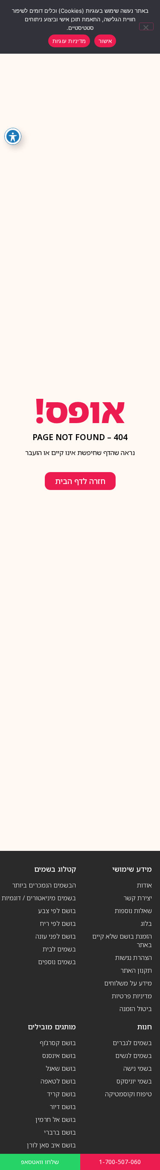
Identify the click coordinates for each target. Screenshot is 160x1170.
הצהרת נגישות (133, 957)
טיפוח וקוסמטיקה (128, 1093)
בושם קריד (61, 1093)
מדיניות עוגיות (69, 40)
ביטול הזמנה (135, 1008)
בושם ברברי (60, 1132)
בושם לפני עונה (55, 936)
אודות (144, 885)
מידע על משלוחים (128, 983)
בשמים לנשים (133, 1055)
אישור (105, 40)
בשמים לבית (59, 949)
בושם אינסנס (59, 1055)
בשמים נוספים (57, 961)
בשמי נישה (137, 1068)
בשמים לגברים (132, 1042)
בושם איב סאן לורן (51, 1145)
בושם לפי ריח (58, 923)
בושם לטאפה (58, 1081)
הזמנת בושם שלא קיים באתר (122, 940)
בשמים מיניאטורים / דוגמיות (39, 897)
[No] (146, 26)
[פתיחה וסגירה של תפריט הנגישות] (13, 136)
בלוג (146, 923)
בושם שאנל (61, 1068)
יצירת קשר (137, 897)
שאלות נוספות (133, 910)
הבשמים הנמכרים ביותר (44, 885)
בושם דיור (62, 1106)
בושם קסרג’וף (58, 1042)
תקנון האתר (136, 970)
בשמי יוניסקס (134, 1081)
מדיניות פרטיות (132, 995)
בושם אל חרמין (55, 1119)
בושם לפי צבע (57, 910)
